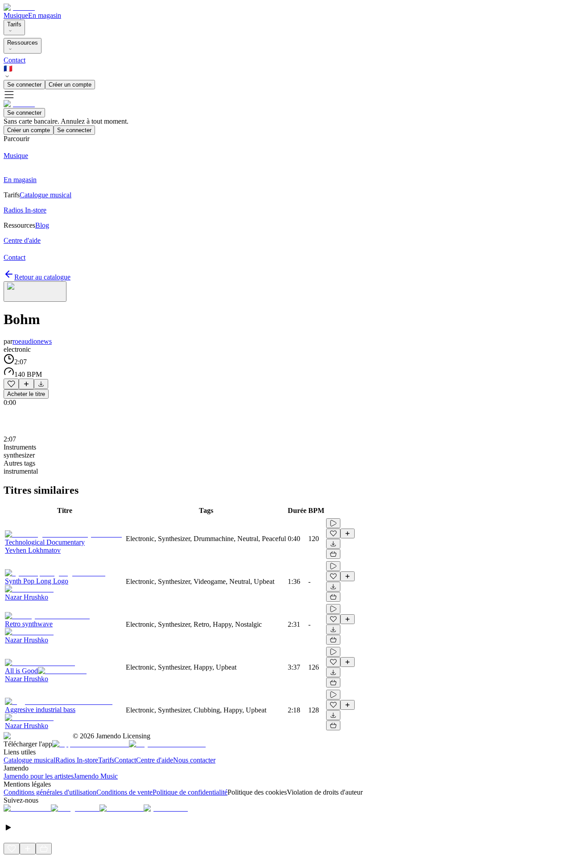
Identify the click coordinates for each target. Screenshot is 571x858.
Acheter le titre (26, 394)
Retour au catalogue (42, 277)
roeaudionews (32, 341)
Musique (16, 15)
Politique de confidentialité (190, 792)
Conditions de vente (124, 792)
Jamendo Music (96, 776)
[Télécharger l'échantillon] (41, 384)
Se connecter (24, 84)
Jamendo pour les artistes (39, 776)
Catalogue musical (29, 760)
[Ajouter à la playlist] (26, 384)
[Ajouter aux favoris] (11, 384)
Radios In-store (76, 760)
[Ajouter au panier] (333, 554)
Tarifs (14, 24)
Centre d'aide (154, 760)
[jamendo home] (19, 7)
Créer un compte (70, 84)
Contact (14, 60)
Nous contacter (194, 760)
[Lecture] (333, 523)
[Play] (35, 291)
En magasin (44, 15)
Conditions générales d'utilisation (50, 792)
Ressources (22, 42)
